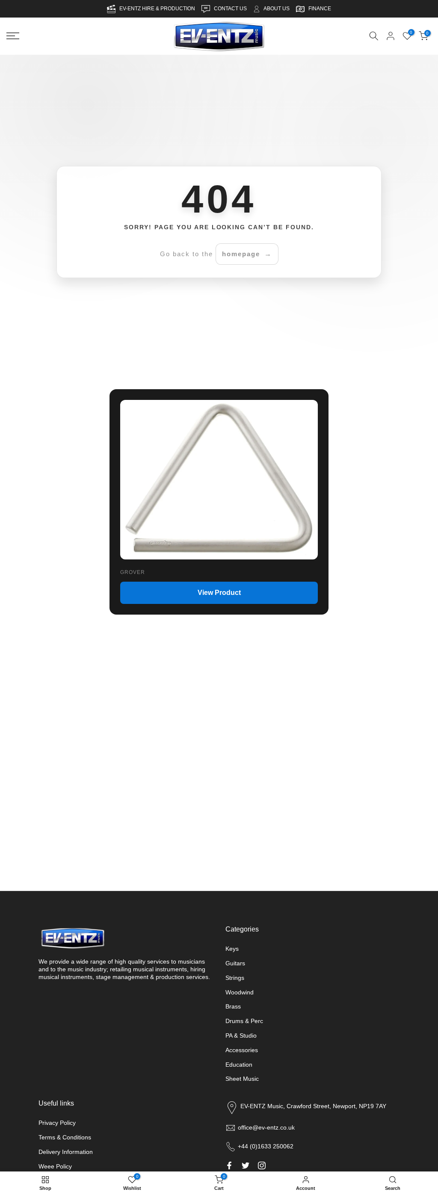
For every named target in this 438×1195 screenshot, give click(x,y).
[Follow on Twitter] (245, 1165)
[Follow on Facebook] (229, 1165)
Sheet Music (242, 1078)
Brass (233, 1006)
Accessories (241, 1050)
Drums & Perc (244, 1021)
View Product (219, 592)
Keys (232, 948)
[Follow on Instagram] (262, 1165)
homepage (241, 253)
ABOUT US (276, 9)
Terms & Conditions (64, 1137)
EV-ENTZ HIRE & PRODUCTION (157, 9)
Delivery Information (65, 1151)
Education (238, 1064)
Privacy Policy (57, 1122)
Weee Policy (55, 1166)
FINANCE (319, 9)
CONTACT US (231, 9)
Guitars (235, 963)
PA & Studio (241, 1035)
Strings (234, 977)
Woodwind (239, 992)
